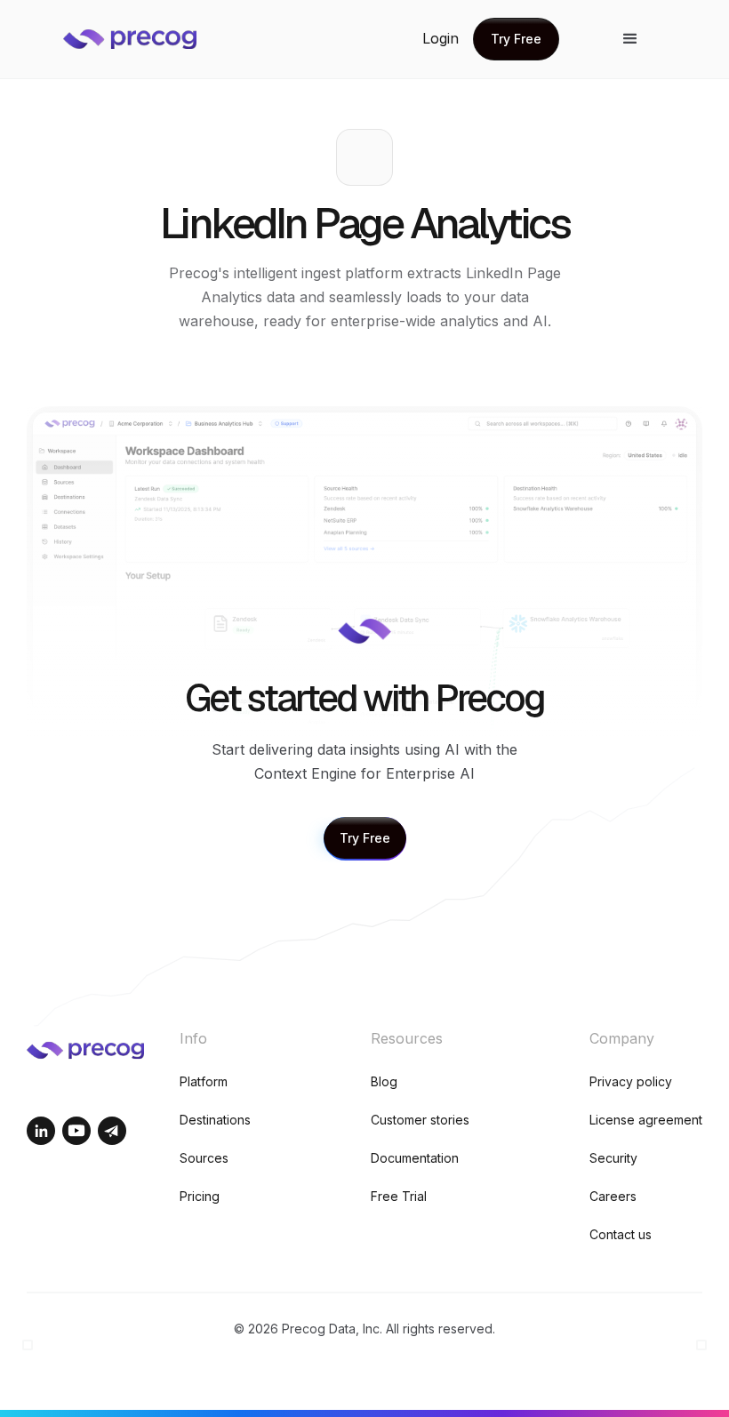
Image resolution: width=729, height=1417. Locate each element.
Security (613, 1157)
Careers (613, 1196)
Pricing (200, 1196)
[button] (630, 39)
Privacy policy (630, 1081)
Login (440, 38)
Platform (204, 1081)
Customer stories (420, 1119)
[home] (143, 39)
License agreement (645, 1119)
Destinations (215, 1119)
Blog (384, 1081)
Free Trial (399, 1196)
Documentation (415, 1157)
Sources (204, 1157)
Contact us (620, 1234)
